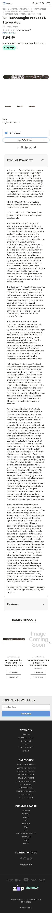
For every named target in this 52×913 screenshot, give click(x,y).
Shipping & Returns (26, 738)
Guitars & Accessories (26, 765)
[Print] (26, 147)
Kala (26, 827)
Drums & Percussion (26, 778)
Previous (3, 642)
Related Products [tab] (24, 619)
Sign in (21, 748)
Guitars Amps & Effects (26, 768)
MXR (26, 820)
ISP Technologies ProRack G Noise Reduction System (14, 663)
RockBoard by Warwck (26, 833)
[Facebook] (18, 147)
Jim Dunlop (26, 814)
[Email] (22, 147)
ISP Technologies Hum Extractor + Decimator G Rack (38, 663)
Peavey (26, 840)
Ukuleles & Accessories (26, 791)
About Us (26, 734)
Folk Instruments (26, 794)
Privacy (26, 744)
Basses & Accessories (26, 771)
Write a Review (9, 33)
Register (30, 748)
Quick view (14, 672)
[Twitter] (30, 147)
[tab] (26, 160)
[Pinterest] (35, 147)
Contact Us (26, 741)
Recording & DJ (26, 784)
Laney (26, 830)
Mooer (26, 817)
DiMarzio (26, 810)
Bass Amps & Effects (26, 775)
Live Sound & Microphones (26, 781)
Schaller (26, 824)
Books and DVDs (26, 788)
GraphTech (26, 837)
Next (49, 642)
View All (26, 843)
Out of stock (13, 677)
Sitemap (26, 751)
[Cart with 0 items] (43, 3)
